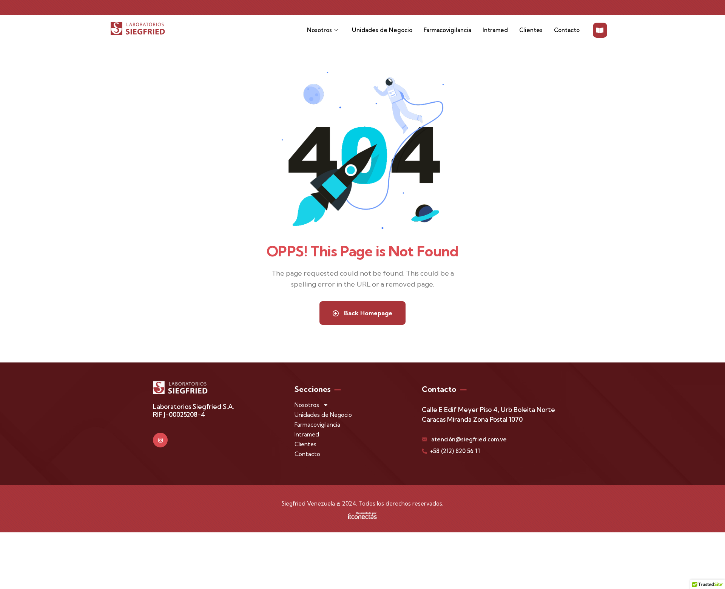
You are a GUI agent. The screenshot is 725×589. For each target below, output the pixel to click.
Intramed (495, 30)
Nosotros (319, 30)
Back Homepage (367, 313)
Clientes (531, 30)
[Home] (138, 28)
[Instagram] (160, 440)
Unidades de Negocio (382, 30)
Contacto (567, 30)
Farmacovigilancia (447, 30)
